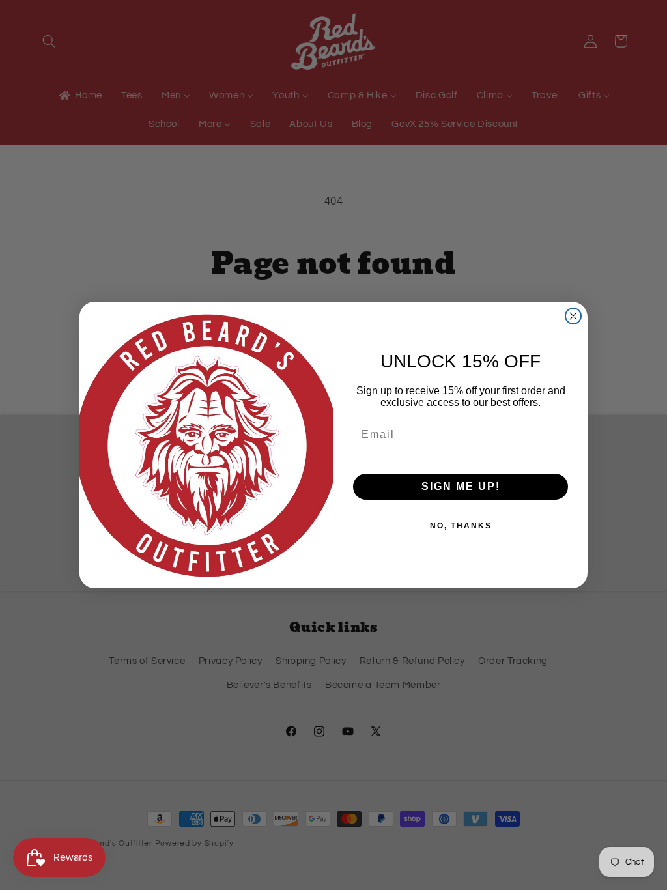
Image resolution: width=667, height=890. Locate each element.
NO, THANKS (461, 525)
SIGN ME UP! (460, 486)
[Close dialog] (573, 316)
